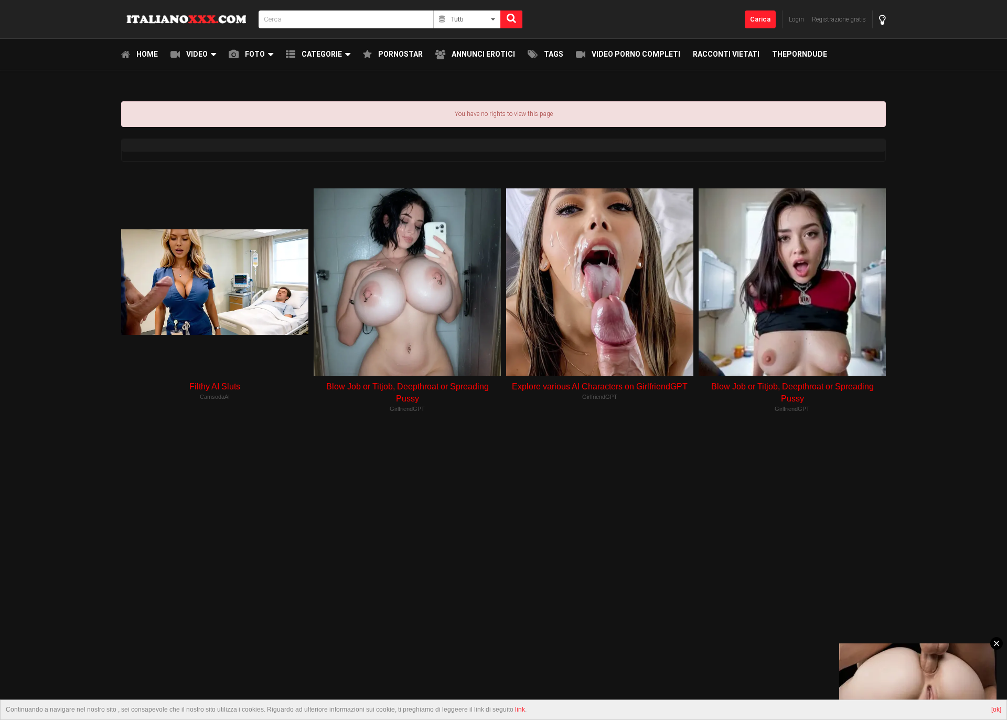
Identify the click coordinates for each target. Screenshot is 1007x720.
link (520, 709)
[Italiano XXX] (186, 19)
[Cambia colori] (882, 19)
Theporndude (799, 54)
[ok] (996, 709)
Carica (760, 19)
